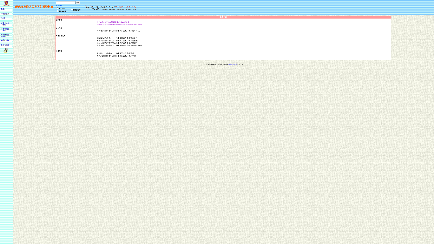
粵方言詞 (62, 8)
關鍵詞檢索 (76, 10)
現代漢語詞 (62, 11)
